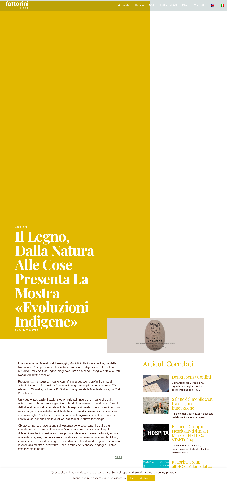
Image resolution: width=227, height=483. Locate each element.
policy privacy (167, 472)
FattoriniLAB (168, 5)
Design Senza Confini (191, 377)
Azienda (124, 5)
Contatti (199, 5)
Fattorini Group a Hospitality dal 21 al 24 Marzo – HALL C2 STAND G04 (191, 433)
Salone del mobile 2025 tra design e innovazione (192, 403)
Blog (185, 5)
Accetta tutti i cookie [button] (141, 478)
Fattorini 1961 (144, 5)
